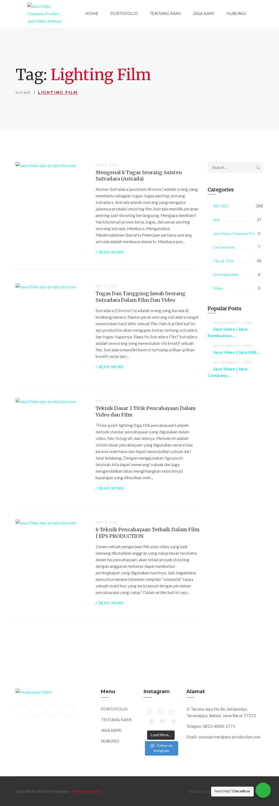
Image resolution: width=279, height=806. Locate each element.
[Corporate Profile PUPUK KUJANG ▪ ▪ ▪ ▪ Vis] (171, 712)
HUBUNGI (236, 13)
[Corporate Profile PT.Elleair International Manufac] (160, 712)
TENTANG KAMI (165, 13)
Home (23, 92)
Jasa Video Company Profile (236, 233)
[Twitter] (37, 710)
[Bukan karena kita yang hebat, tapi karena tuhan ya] (160, 722)
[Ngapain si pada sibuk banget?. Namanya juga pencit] (149, 722)
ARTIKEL (221, 206)
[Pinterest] (53, 710)
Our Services (224, 247)
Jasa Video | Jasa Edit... (236, 352)
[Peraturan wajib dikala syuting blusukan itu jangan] (149, 712)
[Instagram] (68, 710)
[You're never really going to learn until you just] (171, 722)
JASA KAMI (203, 13)
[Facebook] (22, 710)
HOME (91, 13)
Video (218, 288)
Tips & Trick (223, 260)
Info (216, 220)
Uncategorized (225, 274)
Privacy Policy (203, 792)
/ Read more (110, 252)
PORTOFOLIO (124, 13)
